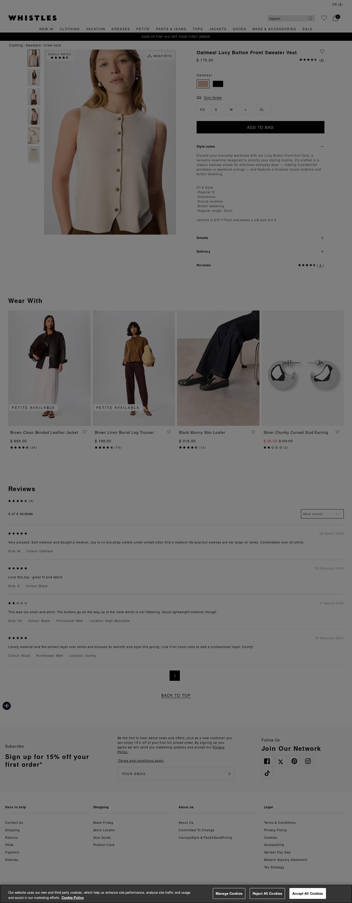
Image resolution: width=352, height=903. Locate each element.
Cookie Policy (73, 897)
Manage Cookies (229, 893)
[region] (176, 894)
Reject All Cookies (267, 893)
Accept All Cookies (307, 893)
